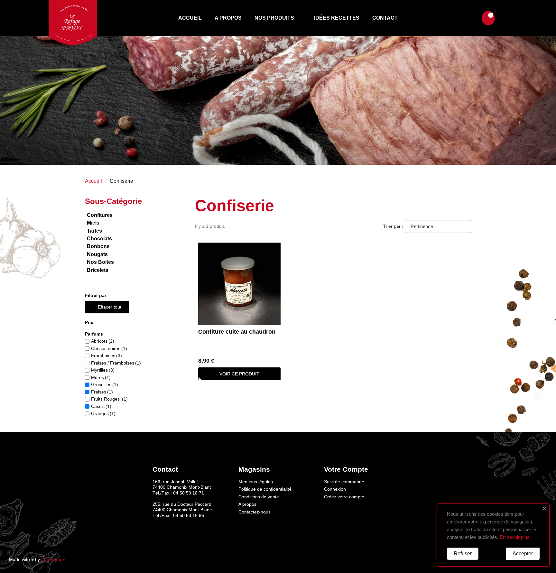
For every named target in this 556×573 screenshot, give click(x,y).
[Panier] (488, 18)
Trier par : (393, 226)
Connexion (335, 489)
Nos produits (274, 18)
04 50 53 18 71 (188, 492)
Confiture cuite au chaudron (236, 331)
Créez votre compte (344, 496)
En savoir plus (515, 537)
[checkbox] (87, 341)
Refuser (463, 553)
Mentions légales (255, 481)
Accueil (190, 18)
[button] (468, 18)
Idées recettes (336, 18)
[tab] (126, 322)
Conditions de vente (258, 496)
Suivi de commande (344, 481)
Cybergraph (53, 559)
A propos (228, 18)
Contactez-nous (254, 511)
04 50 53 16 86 (188, 515)
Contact (385, 18)
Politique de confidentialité (265, 489)
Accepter (523, 553)
